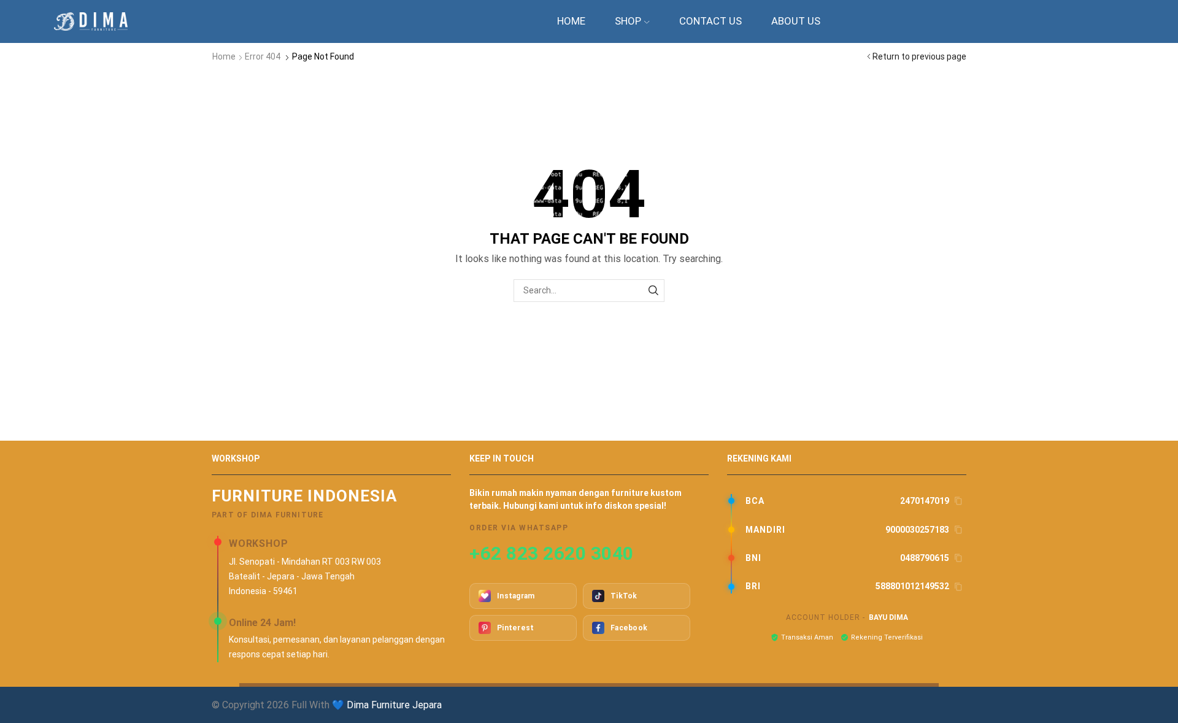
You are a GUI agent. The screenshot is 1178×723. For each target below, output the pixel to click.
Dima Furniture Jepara (394, 705)
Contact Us (710, 21)
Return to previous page (919, 56)
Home (571, 21)
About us (795, 21)
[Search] (653, 290)
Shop (628, 21)
